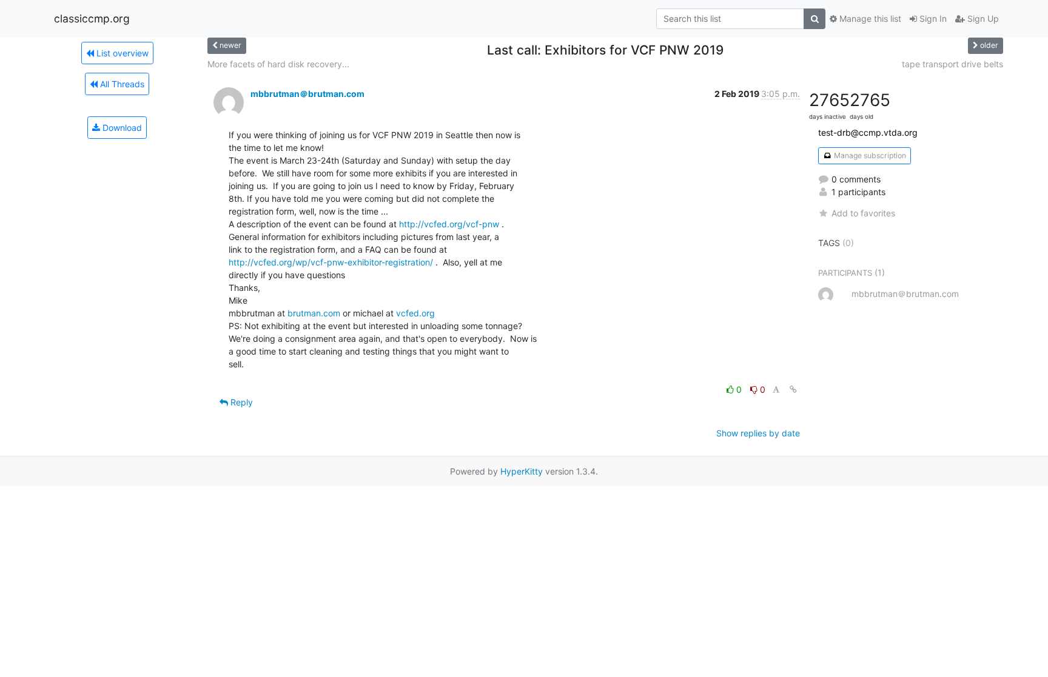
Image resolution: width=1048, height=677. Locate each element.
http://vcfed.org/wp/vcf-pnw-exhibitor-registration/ (331, 262)
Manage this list (869, 18)
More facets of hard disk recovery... (278, 64)
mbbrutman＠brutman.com (307, 93)
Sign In (932, 18)
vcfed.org (415, 313)
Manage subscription (869, 155)
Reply (240, 402)
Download (121, 127)
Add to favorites (863, 213)
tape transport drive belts (952, 64)
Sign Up (982, 18)
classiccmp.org (92, 18)
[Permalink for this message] (793, 389)
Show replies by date (758, 433)
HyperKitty (521, 471)
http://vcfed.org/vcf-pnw (449, 224)
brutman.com (313, 313)
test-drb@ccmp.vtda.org (868, 132)
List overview (121, 53)
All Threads (121, 84)
